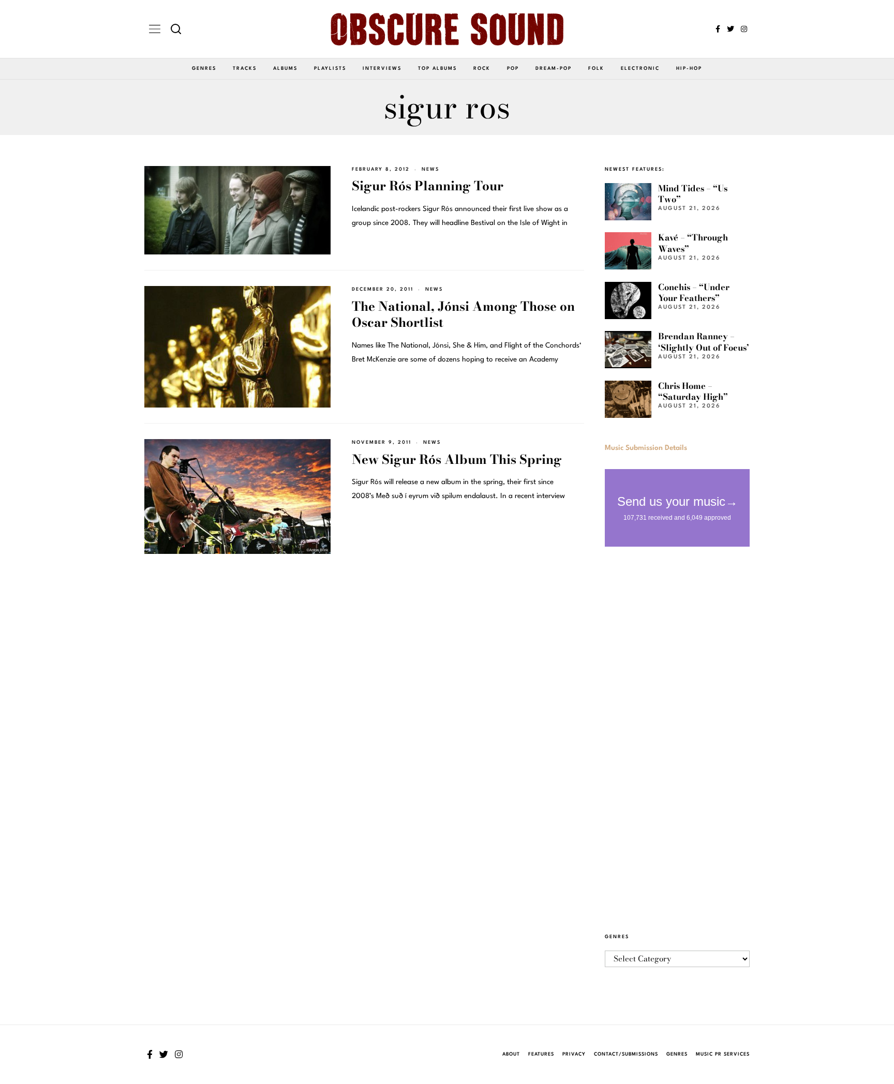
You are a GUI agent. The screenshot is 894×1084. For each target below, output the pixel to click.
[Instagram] (744, 29)
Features (541, 1054)
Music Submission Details (646, 447)
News (430, 169)
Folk (596, 68)
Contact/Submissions (626, 1054)
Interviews (382, 68)
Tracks (245, 68)
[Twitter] (730, 29)
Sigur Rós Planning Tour (427, 185)
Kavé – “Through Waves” (693, 243)
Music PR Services (723, 1054)
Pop (513, 68)
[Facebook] (718, 29)
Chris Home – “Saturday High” (693, 391)
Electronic (640, 68)
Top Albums (437, 68)
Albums (285, 68)
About (511, 1054)
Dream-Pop (553, 68)
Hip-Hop (689, 68)
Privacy (574, 1054)
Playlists (330, 68)
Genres (204, 68)
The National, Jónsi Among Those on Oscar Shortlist (463, 315)
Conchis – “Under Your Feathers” (693, 292)
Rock (481, 68)
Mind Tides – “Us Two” (692, 194)
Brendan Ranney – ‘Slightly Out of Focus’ (703, 341)
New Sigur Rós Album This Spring (457, 459)
